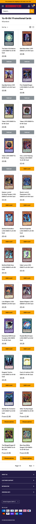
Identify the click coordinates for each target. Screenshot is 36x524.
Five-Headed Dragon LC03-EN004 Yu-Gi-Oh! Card (27, 87)
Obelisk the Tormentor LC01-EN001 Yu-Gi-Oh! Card (8, 411)
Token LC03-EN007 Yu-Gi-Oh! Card (9, 157)
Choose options (9, 422)
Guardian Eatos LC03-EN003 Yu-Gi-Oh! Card (8, 86)
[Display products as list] (33, 27)
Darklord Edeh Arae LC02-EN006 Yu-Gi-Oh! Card (9, 267)
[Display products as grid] (30, 27)
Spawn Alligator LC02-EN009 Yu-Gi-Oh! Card (27, 302)
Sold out (9, 61)
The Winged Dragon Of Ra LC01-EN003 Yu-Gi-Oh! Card (8, 447)
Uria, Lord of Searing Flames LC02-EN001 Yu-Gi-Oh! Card (26, 158)
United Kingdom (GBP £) (9, 501)
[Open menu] (3, 6)
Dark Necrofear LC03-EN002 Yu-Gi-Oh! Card (26, 49)
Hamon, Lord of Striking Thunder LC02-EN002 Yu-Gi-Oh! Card (9, 194)
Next (30, 466)
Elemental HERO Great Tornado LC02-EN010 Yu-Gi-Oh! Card (8, 338)
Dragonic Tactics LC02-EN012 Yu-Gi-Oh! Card (9, 374)
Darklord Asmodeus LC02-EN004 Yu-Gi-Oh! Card (9, 231)
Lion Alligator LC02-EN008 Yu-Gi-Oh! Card (8, 302)
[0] (32, 6)
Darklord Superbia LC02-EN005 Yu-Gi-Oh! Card (27, 231)
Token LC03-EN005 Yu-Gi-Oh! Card (9, 122)
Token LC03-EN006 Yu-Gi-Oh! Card (27, 122)
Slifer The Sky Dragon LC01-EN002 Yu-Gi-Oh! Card (27, 411)
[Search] (32, 11)
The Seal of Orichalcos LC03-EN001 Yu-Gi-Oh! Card (9, 51)
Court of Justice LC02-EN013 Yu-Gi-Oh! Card (27, 373)
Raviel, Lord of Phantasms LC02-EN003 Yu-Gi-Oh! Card (26, 194)
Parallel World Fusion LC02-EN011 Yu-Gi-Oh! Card (26, 338)
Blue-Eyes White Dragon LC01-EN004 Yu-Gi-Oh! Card (26, 447)
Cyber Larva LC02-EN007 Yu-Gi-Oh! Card (26, 266)
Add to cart (27, 169)
